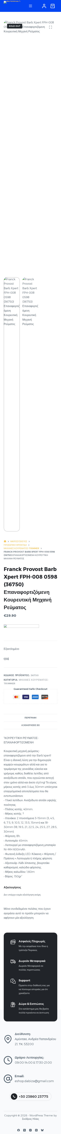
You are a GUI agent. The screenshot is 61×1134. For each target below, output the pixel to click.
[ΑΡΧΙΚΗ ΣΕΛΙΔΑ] (5, 541)
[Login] (44, 6)
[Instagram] (30, 1130)
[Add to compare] (7, 659)
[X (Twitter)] (24, 1130)
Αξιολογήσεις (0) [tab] (30, 725)
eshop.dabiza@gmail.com (34, 1081)
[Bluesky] (42, 1130)
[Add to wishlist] (5, 659)
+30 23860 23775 (33, 1096)
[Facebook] (18, 1130)
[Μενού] (30, 5)
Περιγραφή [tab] (30, 717)
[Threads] (36, 1130)
